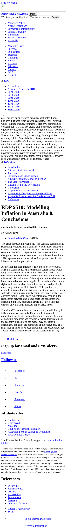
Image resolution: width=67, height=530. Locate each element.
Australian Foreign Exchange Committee (29, 431)
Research (12, 60)
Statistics (12, 54)
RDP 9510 (9, 161)
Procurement (14, 497)
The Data (12, 173)
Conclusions (14, 187)
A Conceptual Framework (21, 170)
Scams (11, 511)
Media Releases (16, 46)
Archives (12, 63)
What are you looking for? (14, 17)
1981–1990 (14, 103)
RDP (6, 80)
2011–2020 (14, 95)
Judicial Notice (15, 488)
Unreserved (14, 423)
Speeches (12, 48)
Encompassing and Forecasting (24, 184)
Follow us (9, 360)
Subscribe (6, 352)
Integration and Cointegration (23, 176)
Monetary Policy (16, 23)
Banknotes (13, 34)
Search (55, 17)
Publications (14, 51)
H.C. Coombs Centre (19, 434)
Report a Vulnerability (19, 508)
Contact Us (13, 75)
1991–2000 (14, 100)
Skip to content (9, 2)
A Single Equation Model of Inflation (27, 178)
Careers (12, 69)
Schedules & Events (18, 503)
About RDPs (14, 86)
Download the (18, 238)
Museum (12, 425)
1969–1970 (14, 109)
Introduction (14, 167)
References (13, 199)
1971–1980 (14, 106)
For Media (13, 485)
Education (13, 66)
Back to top (13, 339)
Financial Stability (17, 31)
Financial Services (17, 37)
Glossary (12, 500)
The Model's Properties (20, 181)
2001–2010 (14, 97)
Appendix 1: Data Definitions (23, 190)
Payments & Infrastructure (21, 28)
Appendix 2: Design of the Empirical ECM (30, 193)
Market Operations (17, 25)
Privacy (12, 491)
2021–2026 (14, 92)
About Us (13, 40)
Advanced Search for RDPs (22, 89)
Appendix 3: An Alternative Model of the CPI (31, 196)
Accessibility (14, 494)
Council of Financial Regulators (24, 428)
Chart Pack (13, 57)
